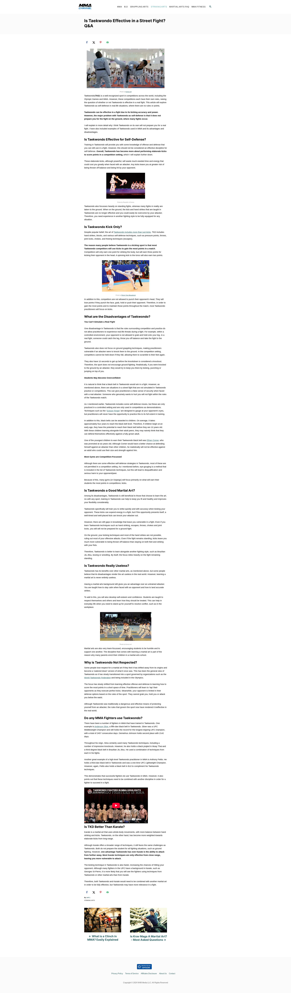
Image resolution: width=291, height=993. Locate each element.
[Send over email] (107, 42)
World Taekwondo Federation (97, 678)
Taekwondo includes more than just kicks (132, 232)
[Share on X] (93, 42)
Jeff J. (88, 897)
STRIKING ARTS (89, 900)
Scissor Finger (113, 411)
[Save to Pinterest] (100, 42)
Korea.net (128, 92)
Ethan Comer (153, 440)
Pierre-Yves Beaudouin (128, 295)
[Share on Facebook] (86, 42)
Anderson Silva (101, 726)
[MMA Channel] (95, 7)
